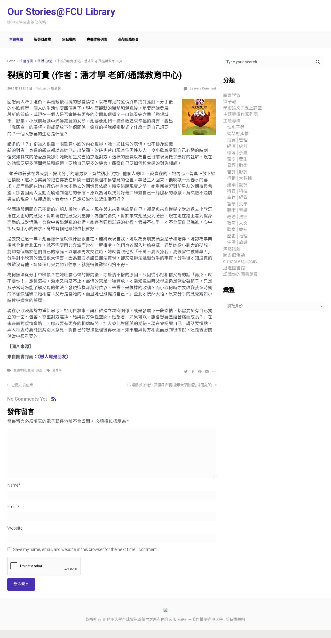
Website (15, 528)
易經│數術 (237, 165)
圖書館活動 (234, 255)
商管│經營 (237, 197)
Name (13, 485)
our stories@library (240, 261)
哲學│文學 (237, 204)
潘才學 (57, 370)
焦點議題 (69, 40)
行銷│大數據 (239, 178)
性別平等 (235, 127)
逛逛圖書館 (234, 268)
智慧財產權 (42, 40)
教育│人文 (237, 223)
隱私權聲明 (235, 619)
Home (11, 61)
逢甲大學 (114, 619)
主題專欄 (16, 40)
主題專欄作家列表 (240, 114)
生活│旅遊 (45, 61)
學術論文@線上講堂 (242, 107)
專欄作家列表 (97, 40)
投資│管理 (237, 139)
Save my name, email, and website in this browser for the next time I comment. (85, 549)
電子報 (229, 101)
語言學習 (232, 95)
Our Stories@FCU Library (61, 11)
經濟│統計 (237, 146)
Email (13, 506)
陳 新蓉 (56, 88)
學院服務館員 (128, 40)
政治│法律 (237, 216)
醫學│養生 (237, 159)
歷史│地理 (237, 236)
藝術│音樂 (237, 210)
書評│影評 (237, 172)
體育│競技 (237, 229)
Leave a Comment (203, 88)
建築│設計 (237, 184)
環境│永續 (237, 152)
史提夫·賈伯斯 (22, 385)
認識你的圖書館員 (240, 274)
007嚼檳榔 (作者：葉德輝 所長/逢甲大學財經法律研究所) (169, 385)
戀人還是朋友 (53, 356)
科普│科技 (237, 191)
